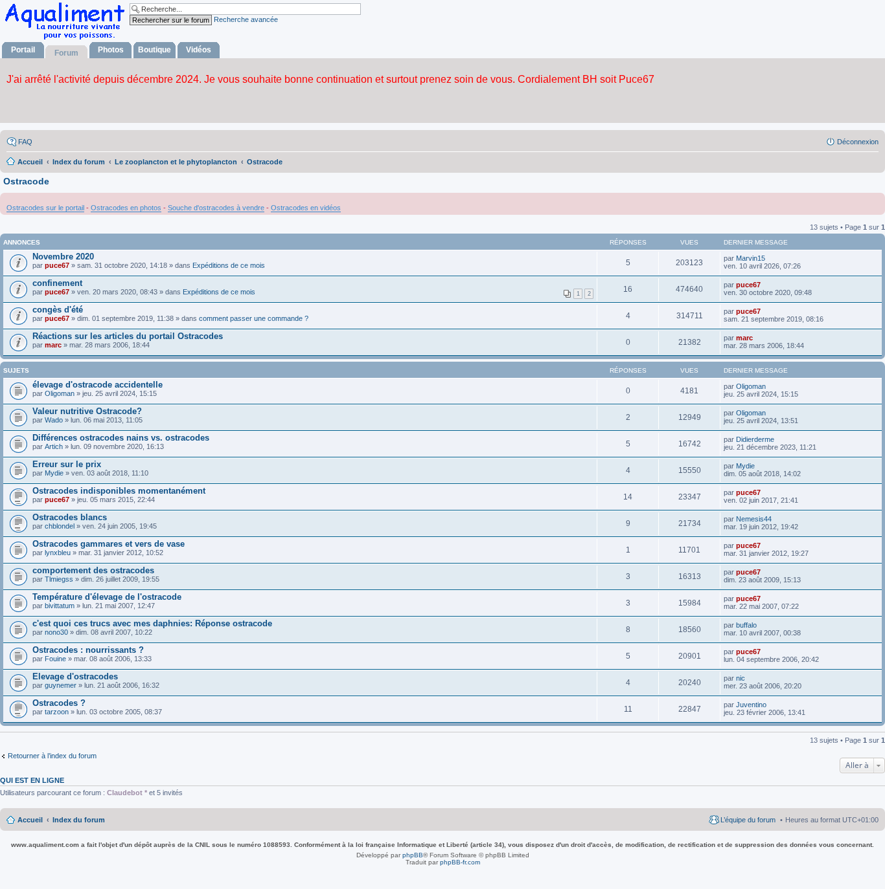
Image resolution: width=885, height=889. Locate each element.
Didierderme (755, 439)
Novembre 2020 (63, 256)
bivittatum (60, 605)
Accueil (30, 820)
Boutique (154, 49)
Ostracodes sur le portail (45, 208)
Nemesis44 (754, 519)
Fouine (55, 659)
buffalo (746, 625)
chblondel (60, 526)
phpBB (412, 855)
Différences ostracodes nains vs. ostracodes (120, 438)
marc (53, 345)
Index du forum (78, 820)
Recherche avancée (246, 19)
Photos (111, 49)
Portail (23, 49)
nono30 (56, 632)
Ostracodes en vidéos (306, 208)
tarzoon (57, 712)
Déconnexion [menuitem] (858, 142)
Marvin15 (750, 258)
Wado (54, 420)
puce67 (57, 265)
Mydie (54, 473)
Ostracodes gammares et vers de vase (108, 544)
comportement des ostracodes (93, 570)
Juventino (751, 704)
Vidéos (198, 49)
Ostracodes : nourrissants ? (88, 650)
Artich (54, 446)
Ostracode (26, 181)
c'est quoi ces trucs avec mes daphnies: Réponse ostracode (152, 623)
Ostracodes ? (59, 703)
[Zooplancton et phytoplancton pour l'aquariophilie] (67, 39)
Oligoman (60, 393)
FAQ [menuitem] (25, 142)
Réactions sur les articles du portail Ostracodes (127, 336)
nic (740, 678)
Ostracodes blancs (69, 517)
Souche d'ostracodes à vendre (216, 208)
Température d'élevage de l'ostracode (106, 597)
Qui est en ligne (32, 780)
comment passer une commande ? (253, 318)
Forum (66, 53)
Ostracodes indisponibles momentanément (118, 491)
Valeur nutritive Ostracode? (87, 411)
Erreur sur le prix (66, 464)
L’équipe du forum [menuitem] (748, 820)
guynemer (60, 685)
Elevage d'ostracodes (75, 676)
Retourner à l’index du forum (52, 756)
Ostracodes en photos (126, 208)
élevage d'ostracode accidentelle (97, 385)
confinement (57, 283)
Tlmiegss (59, 579)
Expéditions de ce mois (228, 265)
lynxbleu (58, 552)
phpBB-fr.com (460, 862)
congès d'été (57, 309)
